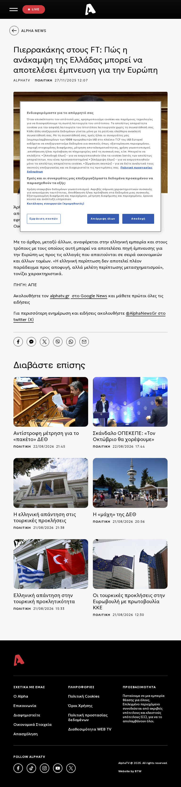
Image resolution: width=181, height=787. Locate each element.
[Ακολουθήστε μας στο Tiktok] (31, 768)
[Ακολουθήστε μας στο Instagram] (44, 768)
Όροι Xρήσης (80, 705)
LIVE (35, 9)
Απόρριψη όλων (103, 218)
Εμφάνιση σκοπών (43, 218)
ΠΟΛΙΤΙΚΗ (43, 80)
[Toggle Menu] (13, 9)
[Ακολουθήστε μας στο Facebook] (18, 768)
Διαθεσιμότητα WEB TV (89, 729)
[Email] (84, 341)
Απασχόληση (25, 733)
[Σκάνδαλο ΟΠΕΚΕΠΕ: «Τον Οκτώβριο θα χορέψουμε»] (130, 402)
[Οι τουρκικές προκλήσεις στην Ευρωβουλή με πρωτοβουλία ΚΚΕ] (130, 564)
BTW (138, 771)
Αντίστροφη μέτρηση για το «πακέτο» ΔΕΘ (46, 436)
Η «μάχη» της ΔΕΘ (114, 514)
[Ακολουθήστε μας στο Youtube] (57, 768)
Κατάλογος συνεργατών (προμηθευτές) (55, 203)
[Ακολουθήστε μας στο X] (71, 768)
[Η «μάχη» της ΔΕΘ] (130, 483)
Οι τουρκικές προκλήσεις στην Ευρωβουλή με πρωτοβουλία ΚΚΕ (129, 601)
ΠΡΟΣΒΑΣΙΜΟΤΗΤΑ (139, 687)
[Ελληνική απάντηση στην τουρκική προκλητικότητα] (50, 564)
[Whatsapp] (71, 341)
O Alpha (20, 696)
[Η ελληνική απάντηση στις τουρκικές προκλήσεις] (50, 483)
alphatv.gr (60, 295)
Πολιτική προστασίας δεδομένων (87, 717)
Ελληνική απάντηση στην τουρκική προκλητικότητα (44, 598)
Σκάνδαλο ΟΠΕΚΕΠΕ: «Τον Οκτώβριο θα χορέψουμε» (124, 436)
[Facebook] (18, 341)
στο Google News (89, 295)
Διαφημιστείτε (26, 715)
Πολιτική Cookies (83, 696)
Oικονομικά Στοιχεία (32, 724)
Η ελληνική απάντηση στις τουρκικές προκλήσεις (44, 517)
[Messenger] (31, 341)
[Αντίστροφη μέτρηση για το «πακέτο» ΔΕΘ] (50, 402)
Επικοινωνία (24, 705)
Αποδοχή (138, 218)
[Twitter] (44, 341)
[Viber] (57, 341)
